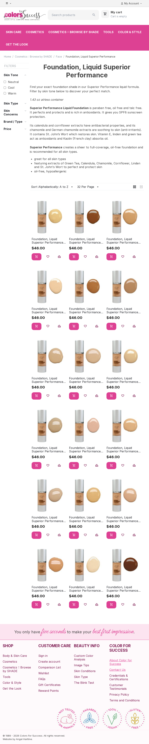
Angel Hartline (24, 739)
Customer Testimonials (118, 686)
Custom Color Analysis (83, 657)
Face (59, 56)
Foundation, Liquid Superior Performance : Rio (48, 588)
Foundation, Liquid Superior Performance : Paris (48, 519)
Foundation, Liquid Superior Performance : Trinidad (123, 588)
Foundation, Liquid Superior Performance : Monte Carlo (85, 449)
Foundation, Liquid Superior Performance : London (85, 380)
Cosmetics (35, 32)
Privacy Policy (119, 694)
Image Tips (81, 665)
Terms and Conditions (124, 700)
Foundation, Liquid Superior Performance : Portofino (85, 519)
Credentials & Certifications (118, 677)
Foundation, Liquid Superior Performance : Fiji (85, 310)
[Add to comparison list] (59, 257)
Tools (108, 32)
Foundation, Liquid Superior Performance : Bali (85, 240)
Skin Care (13, 32)
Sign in (43, 656)
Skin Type (81, 677)
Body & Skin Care (15, 656)
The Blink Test (84, 682)
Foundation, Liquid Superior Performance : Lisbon (48, 380)
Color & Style (130, 32)
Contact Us (117, 670)
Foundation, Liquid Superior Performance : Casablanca (123, 240)
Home (7, 56)
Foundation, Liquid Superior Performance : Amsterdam (48, 240)
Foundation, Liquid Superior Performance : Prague (123, 519)
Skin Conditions (85, 671)
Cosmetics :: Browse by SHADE (73, 32)
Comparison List (49, 667)
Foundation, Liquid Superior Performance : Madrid (123, 380)
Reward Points (48, 690)
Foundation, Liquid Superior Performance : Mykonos (123, 449)
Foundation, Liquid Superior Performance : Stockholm (85, 588)
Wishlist (43, 673)
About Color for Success (120, 662)
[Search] (94, 15)
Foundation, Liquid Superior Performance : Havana (123, 310)
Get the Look (17, 44)
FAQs (41, 679)
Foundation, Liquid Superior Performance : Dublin (48, 310)
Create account (49, 661)
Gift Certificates (49, 685)
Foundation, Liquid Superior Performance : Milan (48, 449)
